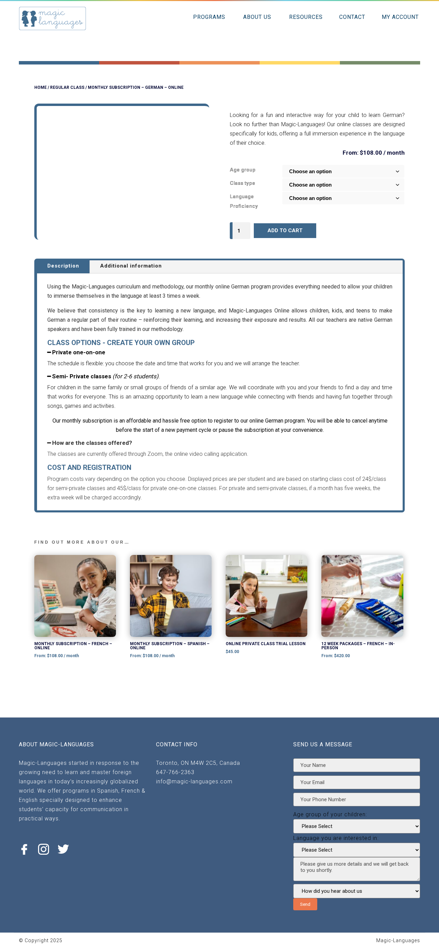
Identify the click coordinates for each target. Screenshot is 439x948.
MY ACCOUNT (400, 17)
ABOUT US (257, 17)
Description (63, 266)
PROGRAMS (209, 17)
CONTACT (352, 17)
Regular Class (67, 87)
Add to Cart (285, 230)
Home (40, 87)
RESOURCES (306, 17)
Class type (242, 183)
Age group (243, 170)
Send (305, 904)
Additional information (131, 266)
